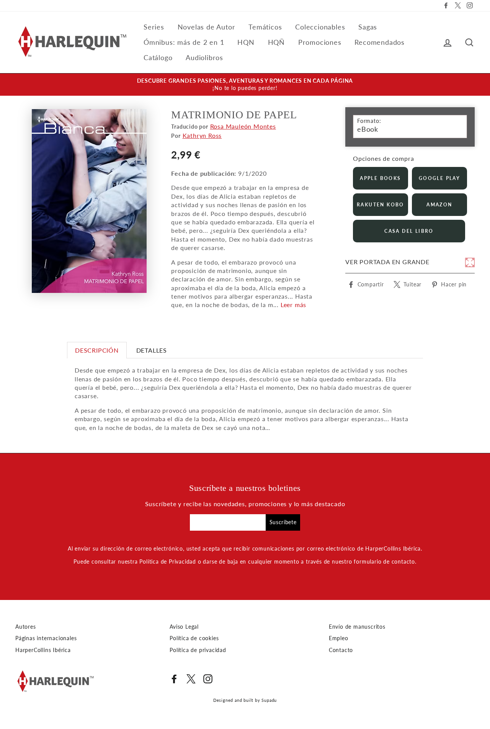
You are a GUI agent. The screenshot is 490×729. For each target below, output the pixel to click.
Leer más (293, 304)
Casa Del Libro (409, 231)
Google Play (439, 178)
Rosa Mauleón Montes (243, 126)
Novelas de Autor (206, 27)
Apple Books (380, 178)
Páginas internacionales (46, 638)
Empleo (338, 638)
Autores (25, 627)
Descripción (97, 350)
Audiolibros (204, 57)
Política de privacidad (198, 650)
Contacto (341, 650)
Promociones (319, 42)
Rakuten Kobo (380, 205)
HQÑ (276, 42)
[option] (245, 84)
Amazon (439, 205)
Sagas (367, 27)
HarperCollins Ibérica (43, 650)
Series (154, 27)
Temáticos (265, 27)
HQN (245, 42)
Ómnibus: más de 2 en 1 (184, 42)
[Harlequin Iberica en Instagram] (207, 678)
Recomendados (379, 42)
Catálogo (158, 57)
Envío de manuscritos (357, 627)
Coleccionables (320, 27)
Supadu (269, 700)
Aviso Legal (184, 627)
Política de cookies (194, 638)
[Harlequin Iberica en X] (191, 678)
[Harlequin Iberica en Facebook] (174, 678)
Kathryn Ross (202, 135)
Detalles (151, 350)
